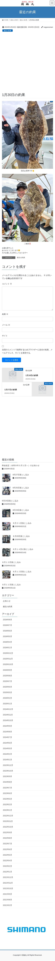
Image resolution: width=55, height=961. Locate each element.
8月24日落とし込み (10, 501)
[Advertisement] (27, 63)
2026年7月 (7, 625)
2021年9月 (7, 894)
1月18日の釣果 (31, 375)
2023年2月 (7, 804)
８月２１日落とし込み (22, 523)
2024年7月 (7, 737)
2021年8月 (7, 900)
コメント (7, 284)
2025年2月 (7, 698)
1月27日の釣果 (10, 390)
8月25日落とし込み (21, 488)
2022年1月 (7, 872)
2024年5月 (7, 748)
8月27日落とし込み (21, 475)
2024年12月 (8, 709)
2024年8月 (7, 732)
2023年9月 (7, 776)
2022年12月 (8, 816)
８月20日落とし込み (21, 536)
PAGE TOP (51, 929)
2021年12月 (8, 877)
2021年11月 (8, 883)
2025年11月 (8, 659)
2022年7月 (7, 844)
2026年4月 (7, 642)
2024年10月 (8, 720)
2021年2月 (7, 905)
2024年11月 (8, 715)
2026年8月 (7, 620)
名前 (5, 314)
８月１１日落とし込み (11, 585)
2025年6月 (7, 687)
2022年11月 (8, 821)
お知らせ (6, 601)
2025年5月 (7, 692)
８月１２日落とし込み (22, 571)
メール (6, 325)
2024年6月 (7, 743)
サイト (5, 336)
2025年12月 (8, 653)
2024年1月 (7, 760)
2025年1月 (7, 704)
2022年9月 (7, 832)
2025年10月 (8, 664)
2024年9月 (7, 726)
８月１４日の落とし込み (23, 549)
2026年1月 (7, 647)
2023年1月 (7, 810)
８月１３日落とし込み (11, 562)
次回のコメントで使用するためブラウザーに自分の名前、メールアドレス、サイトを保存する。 (27, 351)
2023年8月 (7, 782)
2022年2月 (7, 866)
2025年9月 (7, 670)
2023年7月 (7, 788)
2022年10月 (8, 827)
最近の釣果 (7, 30)
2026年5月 (7, 636)
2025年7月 (7, 681)
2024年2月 (7, 754)
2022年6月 (7, 849)
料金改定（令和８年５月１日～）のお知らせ (20, 465)
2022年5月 (7, 855)
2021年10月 (8, 888)
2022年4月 (7, 860)
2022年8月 (7, 838)
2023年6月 (7, 793)
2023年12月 (8, 765)
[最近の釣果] (12, 374)
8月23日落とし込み (21, 510)
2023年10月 (8, 771)
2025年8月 (7, 676)
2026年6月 (7, 631)
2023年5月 (7, 799)
